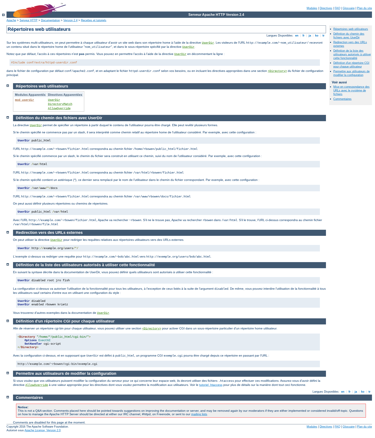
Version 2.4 (70, 20)
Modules (312, 8)
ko (316, 35)
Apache (11, 20)
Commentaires (342, 99)
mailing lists (199, 414)
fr (303, 35)
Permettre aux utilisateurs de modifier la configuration (351, 73)
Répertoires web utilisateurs (350, 29)
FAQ (337, 8)
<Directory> (277, 71)
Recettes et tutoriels (93, 20)
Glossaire (349, 8)
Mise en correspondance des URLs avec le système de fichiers (351, 90)
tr (323, 35)
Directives (326, 8)
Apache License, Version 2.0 (43, 430)
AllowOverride (59, 108)
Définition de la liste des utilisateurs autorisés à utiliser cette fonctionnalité (352, 54)
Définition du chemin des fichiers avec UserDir (348, 35)
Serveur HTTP (29, 20)
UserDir (208, 43)
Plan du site (364, 8)
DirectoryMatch (60, 104)
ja (310, 35)
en (296, 35)
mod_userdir (24, 100)
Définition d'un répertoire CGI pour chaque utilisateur (351, 64)
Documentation (50, 20)
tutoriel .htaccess (210, 385)
